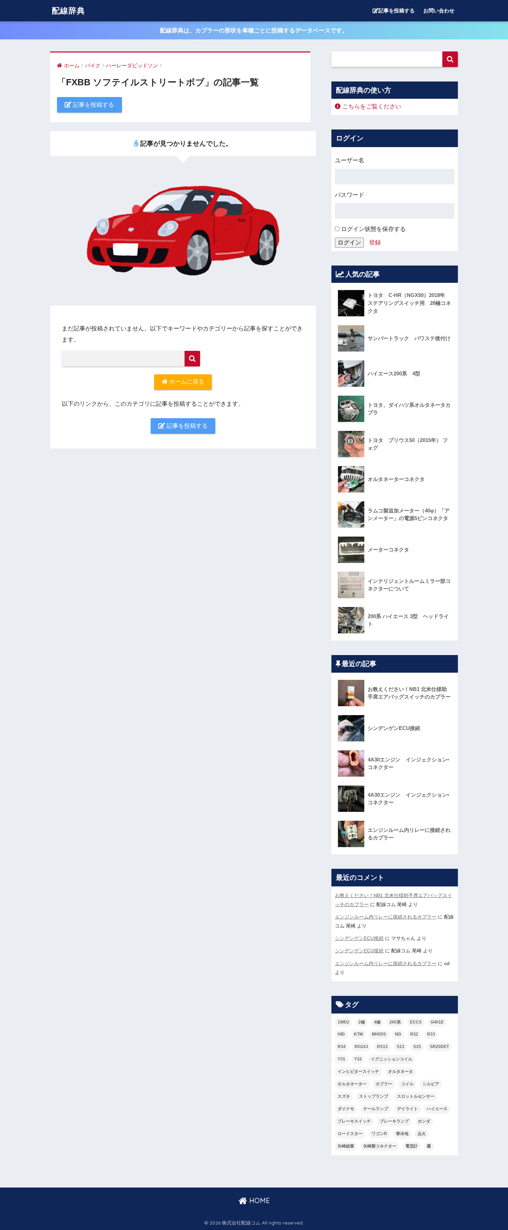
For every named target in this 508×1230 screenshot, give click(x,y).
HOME (258, 1200)
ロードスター (350, 1133)
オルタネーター (352, 1084)
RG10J (361, 1046)
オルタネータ (400, 1071)
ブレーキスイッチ (354, 1121)
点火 (421, 1133)
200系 (395, 1022)
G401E (437, 1022)
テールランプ (375, 1108)
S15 (417, 1046)
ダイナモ (346, 1108)
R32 (414, 1034)
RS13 (382, 1046)
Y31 (341, 1059)
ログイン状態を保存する (372, 229)
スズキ (344, 1096)
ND (398, 1034)
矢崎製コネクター (379, 1146)
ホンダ (424, 1121)
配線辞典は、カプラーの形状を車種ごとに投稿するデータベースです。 (254, 30)
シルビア (431, 1084)
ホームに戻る (185, 381)
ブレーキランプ (394, 1121)
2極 (361, 1022)
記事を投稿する (396, 10)
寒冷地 (402, 1133)
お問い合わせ (438, 10)
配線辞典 (68, 11)
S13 (400, 1046)
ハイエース (437, 1108)
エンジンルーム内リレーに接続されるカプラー (385, 917)
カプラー (384, 1084)
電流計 (411, 1146)
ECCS (416, 1022)
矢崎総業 (346, 1146)
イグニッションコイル (391, 1059)
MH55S (379, 1034)
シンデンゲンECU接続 (359, 938)
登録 (375, 242)
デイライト (407, 1108)
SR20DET (439, 1046)
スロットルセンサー (415, 1096)
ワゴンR (379, 1133)
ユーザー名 (349, 160)
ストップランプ (373, 1096)
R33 (431, 1034)
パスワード (349, 195)
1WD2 (343, 1022)
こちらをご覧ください (371, 106)
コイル (407, 1084)
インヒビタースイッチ (358, 1071)
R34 (342, 1046)
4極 (377, 1022)
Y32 (358, 1059)
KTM (358, 1034)
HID (341, 1034)
